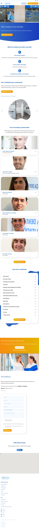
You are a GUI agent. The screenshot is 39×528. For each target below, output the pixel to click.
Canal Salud (3, 503)
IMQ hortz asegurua (4, 493)
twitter (3, 512)
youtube (3, 516)
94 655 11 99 (3, 390)
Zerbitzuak (3, 489)
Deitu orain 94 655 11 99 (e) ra (8, 96)
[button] (14, 121)
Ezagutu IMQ (3, 499)
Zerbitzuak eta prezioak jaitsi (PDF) (19, 350)
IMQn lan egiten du (4, 501)
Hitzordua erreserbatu (32, 3)
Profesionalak (3, 487)
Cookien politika (3, 523)
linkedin (3, 514)
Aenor (2, 491)
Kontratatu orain (19, 347)
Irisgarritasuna (3, 526)
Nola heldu (19, 449)
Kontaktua (24, 3)
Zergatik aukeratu (4, 484)
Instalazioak (3, 486)
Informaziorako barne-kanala (6, 506)
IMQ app (2, 504)
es (37, 0)
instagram (3, 509)
